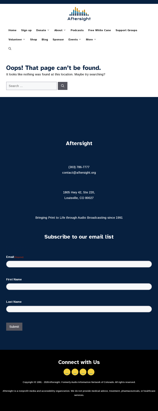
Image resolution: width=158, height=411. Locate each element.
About (58, 30)
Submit (14, 326)
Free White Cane (99, 30)
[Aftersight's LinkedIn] (75, 372)
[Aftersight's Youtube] (91, 372)
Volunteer (15, 39)
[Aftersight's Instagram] (83, 372)
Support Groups (126, 30)
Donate (41, 30)
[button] (10, 48)
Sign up (26, 30)
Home (12, 30)
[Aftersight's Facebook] (67, 372)
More (89, 39)
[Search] (62, 86)
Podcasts (77, 30)
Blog (45, 39)
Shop (33, 39)
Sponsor (58, 39)
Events (73, 39)
